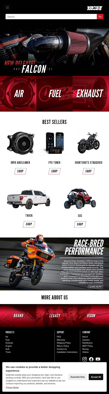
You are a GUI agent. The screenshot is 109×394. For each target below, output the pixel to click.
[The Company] (54, 262)
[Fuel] (54, 94)
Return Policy (63, 345)
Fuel (7, 339)
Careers (86, 339)
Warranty (61, 339)
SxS (7, 348)
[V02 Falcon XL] (54, 49)
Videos (85, 351)
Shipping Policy (64, 342)
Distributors (87, 342)
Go (100, 16)
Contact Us (62, 348)
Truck (8, 351)
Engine (9, 345)
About (85, 336)
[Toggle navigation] (7, 7)
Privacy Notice (12, 387)
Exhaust (9, 342)
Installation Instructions (67, 351)
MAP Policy (87, 345)
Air (7, 336)
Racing (85, 348)
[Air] (18, 94)
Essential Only (78, 376)
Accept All (96, 376)
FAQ (59, 336)
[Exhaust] (91, 94)
